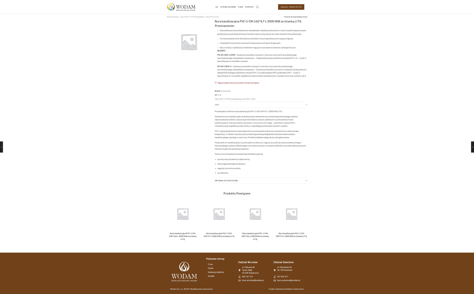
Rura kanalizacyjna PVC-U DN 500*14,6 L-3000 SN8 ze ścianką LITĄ (182, 236)
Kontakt (249, 7)
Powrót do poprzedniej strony (295, 17)
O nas (240, 7)
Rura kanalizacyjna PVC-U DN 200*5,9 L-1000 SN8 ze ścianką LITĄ (291, 234)
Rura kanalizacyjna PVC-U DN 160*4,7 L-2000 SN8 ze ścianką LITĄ (218, 234)
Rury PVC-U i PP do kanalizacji (192, 17)
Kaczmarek (226, 91)
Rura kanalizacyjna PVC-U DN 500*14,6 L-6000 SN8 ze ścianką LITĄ (255, 236)
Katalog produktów (216, 272)
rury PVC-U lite (212, 17)
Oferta (210, 268)
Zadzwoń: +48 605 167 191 (291, 7)
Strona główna (228, 7)
